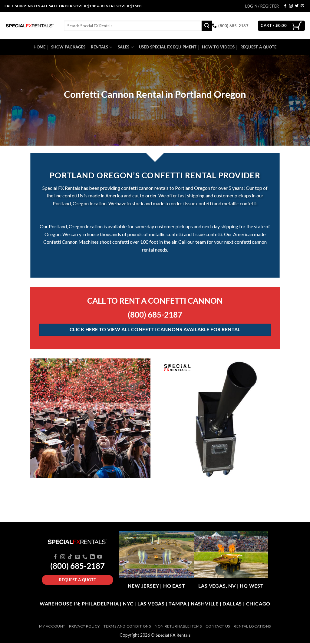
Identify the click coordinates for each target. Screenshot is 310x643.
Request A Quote (258, 47)
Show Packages (68, 47)
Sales (123, 47)
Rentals (99, 47)
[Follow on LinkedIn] (92, 557)
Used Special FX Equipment (167, 47)
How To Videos (218, 47)
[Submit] (207, 26)
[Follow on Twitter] (296, 6)
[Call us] (84, 557)
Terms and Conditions (127, 626)
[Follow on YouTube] (99, 557)
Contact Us (218, 626)
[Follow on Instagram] (291, 6)
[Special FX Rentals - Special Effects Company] (30, 25)
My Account (52, 626)
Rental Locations (252, 626)
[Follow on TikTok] (70, 557)
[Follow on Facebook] (285, 6)
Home (40, 47)
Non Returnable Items (178, 626)
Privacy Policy (84, 626)
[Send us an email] (302, 6)
